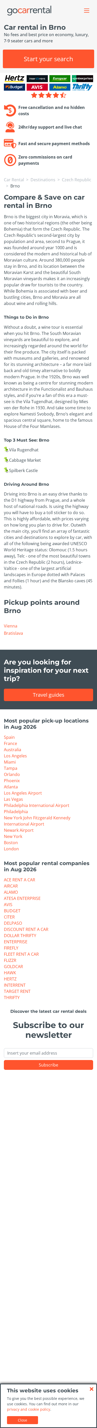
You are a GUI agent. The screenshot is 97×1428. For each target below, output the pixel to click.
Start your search (48, 58)
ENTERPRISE (15, 942)
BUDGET (12, 911)
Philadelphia (16, 811)
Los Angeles (15, 756)
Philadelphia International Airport (36, 805)
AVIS (8, 904)
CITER (9, 917)
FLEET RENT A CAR (21, 954)
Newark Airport (19, 830)
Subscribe (48, 1065)
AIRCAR (11, 886)
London (11, 849)
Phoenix (12, 780)
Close (22, 1420)
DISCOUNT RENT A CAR (26, 929)
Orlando (12, 774)
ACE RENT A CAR (19, 880)
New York (13, 836)
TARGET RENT (17, 991)
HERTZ (10, 979)
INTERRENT (15, 985)
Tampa (10, 768)
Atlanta (11, 787)
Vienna (10, 626)
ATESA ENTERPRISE (22, 898)
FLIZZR (10, 960)
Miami (10, 762)
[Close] (91, 1389)
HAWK (10, 973)
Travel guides (48, 694)
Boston (11, 842)
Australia (12, 749)
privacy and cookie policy (28, 1409)
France (10, 743)
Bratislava (13, 633)
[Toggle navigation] (86, 10)
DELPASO (13, 923)
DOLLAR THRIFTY (20, 935)
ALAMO (11, 892)
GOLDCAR (13, 966)
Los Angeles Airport (23, 793)
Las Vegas (13, 799)
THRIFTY (12, 997)
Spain (9, 737)
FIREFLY (11, 948)
